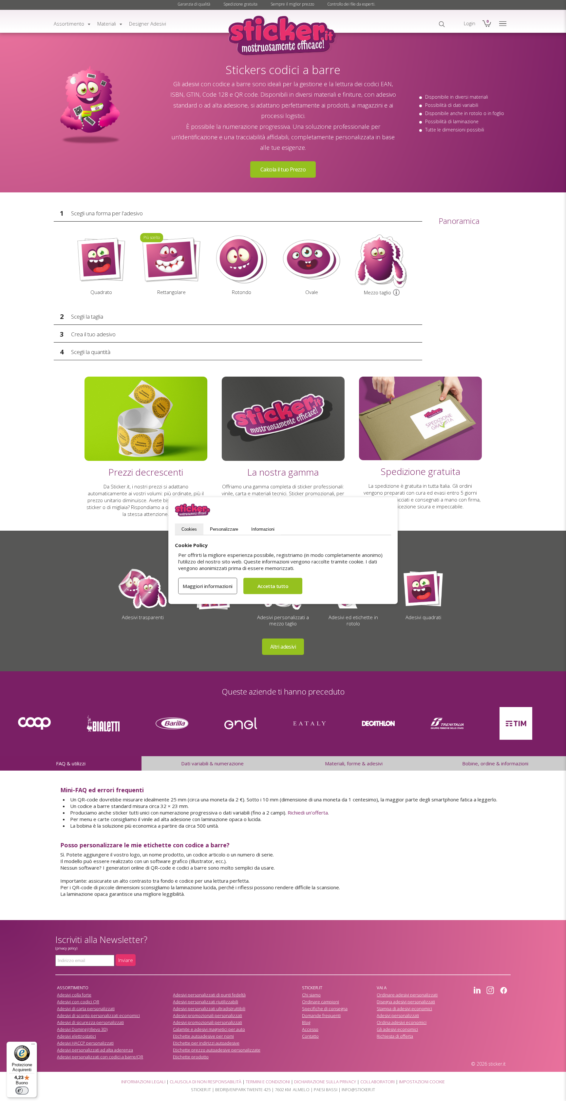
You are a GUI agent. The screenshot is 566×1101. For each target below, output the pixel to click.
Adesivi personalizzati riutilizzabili (205, 1002)
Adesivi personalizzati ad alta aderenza (95, 1050)
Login (469, 23)
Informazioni (262, 529)
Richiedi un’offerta (308, 812)
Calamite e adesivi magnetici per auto (209, 1029)
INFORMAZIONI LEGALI (143, 1082)
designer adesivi (147, 23)
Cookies (189, 529)
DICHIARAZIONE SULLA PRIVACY (325, 1082)
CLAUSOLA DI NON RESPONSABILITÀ (205, 1082)
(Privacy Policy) (66, 948)
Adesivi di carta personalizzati (86, 1009)
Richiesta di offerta (395, 1036)
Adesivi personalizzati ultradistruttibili (209, 1009)
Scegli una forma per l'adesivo (107, 213)
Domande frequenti (321, 1015)
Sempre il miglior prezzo (292, 4)
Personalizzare (224, 529)
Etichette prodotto (191, 1057)
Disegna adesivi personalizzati (406, 1002)
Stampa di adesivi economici (404, 1009)
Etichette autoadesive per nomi (203, 1036)
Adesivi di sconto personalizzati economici (98, 1015)
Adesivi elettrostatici (76, 1036)
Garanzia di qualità (194, 4)
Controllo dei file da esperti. (351, 4)
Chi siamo (311, 995)
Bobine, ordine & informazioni (495, 763)
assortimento (69, 23)
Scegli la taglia (87, 316)
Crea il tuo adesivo (93, 334)
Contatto (310, 1036)
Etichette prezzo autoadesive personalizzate (216, 1050)
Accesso (310, 1029)
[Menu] (33, 1046)
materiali (106, 23)
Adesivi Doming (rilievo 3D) (82, 1029)
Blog (306, 1022)
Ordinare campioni (320, 1002)
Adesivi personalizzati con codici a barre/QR (100, 1057)
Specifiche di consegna (325, 1009)
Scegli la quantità (90, 352)
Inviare (125, 960)
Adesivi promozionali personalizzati (207, 1015)
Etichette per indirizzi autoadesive (206, 1043)
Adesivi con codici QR (78, 1002)
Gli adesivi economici (397, 1029)
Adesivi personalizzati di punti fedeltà (209, 995)
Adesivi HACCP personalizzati (85, 1043)
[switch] (21, 1090)
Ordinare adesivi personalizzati (407, 995)
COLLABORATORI (377, 1082)
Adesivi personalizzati (398, 1015)
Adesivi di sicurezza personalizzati (90, 1022)
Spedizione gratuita (240, 4)
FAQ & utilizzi (70, 763)
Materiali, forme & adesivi (354, 763)
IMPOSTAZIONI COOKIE (422, 1082)
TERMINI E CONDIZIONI (268, 1082)
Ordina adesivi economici (401, 1022)
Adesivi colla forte (74, 995)
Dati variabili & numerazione (212, 763)
